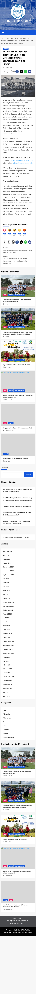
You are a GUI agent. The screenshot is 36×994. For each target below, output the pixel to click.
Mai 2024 (6, 622)
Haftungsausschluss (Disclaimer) (17, 920)
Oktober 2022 (7, 680)
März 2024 (6, 629)
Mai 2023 (6, 661)
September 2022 (8, 684)
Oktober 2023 (7, 649)
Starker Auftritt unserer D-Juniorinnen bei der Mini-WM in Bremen (17, 301)
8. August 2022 (8, 67)
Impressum (17, 918)
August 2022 (7, 688)
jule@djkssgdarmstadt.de (22, 163)
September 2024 (8, 610)
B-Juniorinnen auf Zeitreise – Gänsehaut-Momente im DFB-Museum (17, 522)
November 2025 (8, 571)
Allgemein (6, 714)
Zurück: (17, 250)
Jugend (6, 48)
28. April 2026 (7, 367)
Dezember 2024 (8, 602)
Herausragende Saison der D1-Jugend (15, 459)
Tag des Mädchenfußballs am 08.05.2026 (16, 365)
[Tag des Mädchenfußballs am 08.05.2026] (18, 351)
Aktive (5, 710)
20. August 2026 (8, 304)
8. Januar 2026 (8, 909)
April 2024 (6, 626)
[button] (3, 32)
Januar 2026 (7, 563)
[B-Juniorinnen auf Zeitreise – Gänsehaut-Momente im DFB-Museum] (18, 892)
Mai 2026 (6, 555)
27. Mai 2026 (7, 336)
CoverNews (17, 932)
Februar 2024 (7, 633)
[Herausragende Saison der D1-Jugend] (18, 445)
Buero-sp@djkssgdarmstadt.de (21, 160)
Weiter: (15, 259)
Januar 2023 (7, 673)
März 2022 (6, 696)
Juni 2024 (6, 618)
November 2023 (8, 645)
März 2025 (6, 594)
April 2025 (6, 590)
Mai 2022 (6, 692)
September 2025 (8, 575)
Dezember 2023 (8, 641)
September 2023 (8, 653)
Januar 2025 (7, 598)
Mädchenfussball (19, 295)
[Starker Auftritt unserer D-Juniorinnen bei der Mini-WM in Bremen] (18, 286)
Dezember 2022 (8, 677)
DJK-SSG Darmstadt (18, 21)
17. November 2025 (9, 430)
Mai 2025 (6, 586)
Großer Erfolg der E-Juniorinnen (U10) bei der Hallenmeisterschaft (17, 514)
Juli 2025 (6, 579)
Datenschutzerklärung (18, 923)
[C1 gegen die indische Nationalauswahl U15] (18, 415)
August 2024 (7, 614)
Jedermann (6, 730)
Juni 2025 (6, 582)
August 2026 (7, 551)
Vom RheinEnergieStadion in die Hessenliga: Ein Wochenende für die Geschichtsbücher (17, 333)
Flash (5, 295)
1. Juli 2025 (7, 461)
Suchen (4, 467)
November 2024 (8, 606)
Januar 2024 (7, 637)
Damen (5, 722)
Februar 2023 (7, 669)
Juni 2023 (6, 657)
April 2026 (6, 559)
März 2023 (6, 665)
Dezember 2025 (8, 567)
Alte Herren (7, 718)
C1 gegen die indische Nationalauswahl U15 (17, 428)
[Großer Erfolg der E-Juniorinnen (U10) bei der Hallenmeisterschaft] (18, 382)
